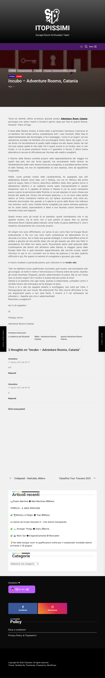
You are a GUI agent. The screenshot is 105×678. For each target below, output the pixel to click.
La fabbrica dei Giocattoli (18, 336)
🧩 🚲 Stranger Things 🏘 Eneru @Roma (29, 529)
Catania (12, 76)
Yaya (10, 86)
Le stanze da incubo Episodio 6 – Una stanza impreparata (38, 522)
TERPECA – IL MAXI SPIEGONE (25, 508)
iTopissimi (52, 28)
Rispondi (12, 373)
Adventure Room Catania (74, 118)
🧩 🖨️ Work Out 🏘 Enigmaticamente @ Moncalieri (34, 535)
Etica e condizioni (17, 629)
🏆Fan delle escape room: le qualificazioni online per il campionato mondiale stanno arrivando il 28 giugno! (51, 544)
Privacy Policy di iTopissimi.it (22, 635)
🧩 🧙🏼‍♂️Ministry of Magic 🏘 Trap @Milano (30, 515)
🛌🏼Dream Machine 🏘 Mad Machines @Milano (32, 501)
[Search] (86, 47)
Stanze (19, 76)
